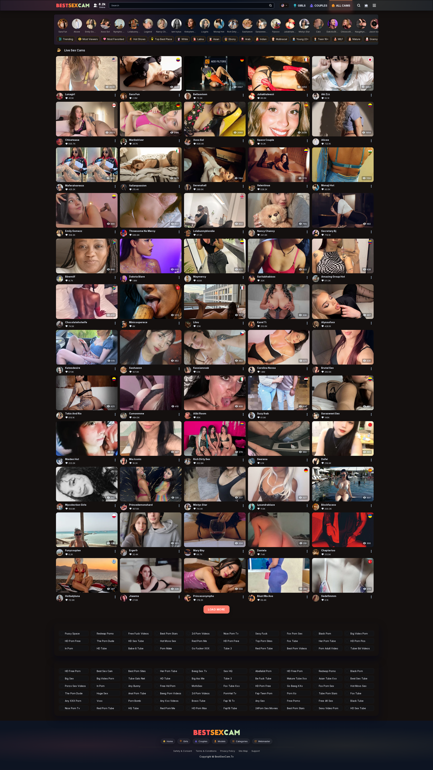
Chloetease (72, 139)
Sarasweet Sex (330, 413)
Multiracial (281, 39)
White (184, 39)
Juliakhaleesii (265, 94)
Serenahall (199, 185)
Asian (216, 39)
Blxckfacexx (328, 504)
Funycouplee (73, 550)
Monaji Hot (327, 185)
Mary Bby (198, 550)
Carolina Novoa (266, 368)
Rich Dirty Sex (201, 459)
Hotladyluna (72, 596)
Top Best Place (163, 39)
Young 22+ (303, 39)
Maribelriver (136, 139)
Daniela (261, 550)
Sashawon (135, 368)
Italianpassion (137, 185)
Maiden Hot (72, 459)
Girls (302, 5)
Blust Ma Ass (265, 596)
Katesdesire (72, 368)
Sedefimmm (328, 596)
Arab (247, 39)
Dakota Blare (137, 276)
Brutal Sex (327, 368)
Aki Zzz (325, 94)
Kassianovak (201, 368)
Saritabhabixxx (266, 276)
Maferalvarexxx (74, 185)
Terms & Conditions (206, 751)
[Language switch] (284, 5)
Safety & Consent (182, 751)
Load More (216, 609)
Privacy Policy (227, 751)
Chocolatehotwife (76, 322)
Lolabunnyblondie (204, 231)
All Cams (343, 5)
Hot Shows (139, 39)
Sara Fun (134, 94)
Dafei (324, 459)
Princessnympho (203, 596)
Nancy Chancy (266, 231)
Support (256, 751)
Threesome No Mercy (142, 231)
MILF (340, 39)
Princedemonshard (141, 504)
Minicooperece (138, 322)
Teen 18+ (323, 39)
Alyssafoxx (328, 322)
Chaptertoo (328, 550)
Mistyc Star (200, 504)
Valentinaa (263, 185)
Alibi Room (199, 413)
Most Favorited (115, 39)
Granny (374, 39)
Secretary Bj (328, 231)
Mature (356, 39)
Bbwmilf (70, 276)
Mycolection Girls (75, 504)
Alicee (325, 139)
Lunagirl (70, 94)
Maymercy (199, 276)
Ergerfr (133, 550)
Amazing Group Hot (333, 276)
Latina (200, 39)
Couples (320, 5)
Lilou (196, 322)
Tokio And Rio (73, 413)
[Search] (270, 5)
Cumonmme (136, 413)
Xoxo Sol (198, 139)
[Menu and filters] (374, 5)
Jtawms (134, 596)
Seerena (262, 459)
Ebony (232, 39)
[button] (216, 61)
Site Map (243, 751)
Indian (263, 39)
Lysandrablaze (266, 504)
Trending (68, 39)
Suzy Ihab (263, 413)
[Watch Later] (366, 5)
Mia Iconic (135, 459)
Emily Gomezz (73, 231)
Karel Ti (261, 322)
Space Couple (265, 139)
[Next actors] (374, 24)
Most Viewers (90, 39)
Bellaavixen (200, 94)
